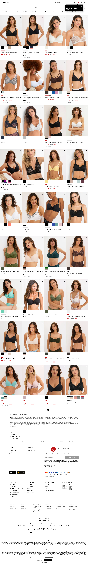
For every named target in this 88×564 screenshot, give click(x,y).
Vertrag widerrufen (54, 525)
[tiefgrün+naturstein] (46, 268)
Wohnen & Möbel (30, 492)
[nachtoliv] (46, 354)
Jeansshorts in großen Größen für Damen (37, 509)
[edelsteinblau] (53, 224)
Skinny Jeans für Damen (38, 504)
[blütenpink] (56, 92)
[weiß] (5, 47)
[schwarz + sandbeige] (68, 92)
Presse (46, 488)
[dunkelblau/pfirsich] (2, 137)
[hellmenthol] (60, 92)
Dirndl (69, 503)
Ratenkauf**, (53, 474)
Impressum (39, 525)
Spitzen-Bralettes (13, 431)
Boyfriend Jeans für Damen (37, 507)
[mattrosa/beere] (24, 397)
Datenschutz (22, 525)
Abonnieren (72, 457)
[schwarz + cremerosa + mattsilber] (2, 181)
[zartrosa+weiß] (49, 137)
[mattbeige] (71, 181)
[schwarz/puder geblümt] (24, 181)
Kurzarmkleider (13, 508)
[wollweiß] (5, 311)
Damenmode (29, 484)
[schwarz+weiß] (24, 47)
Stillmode (47, 510)
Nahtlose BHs (12, 433)
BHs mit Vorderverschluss (15, 436)
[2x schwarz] (27, 47)
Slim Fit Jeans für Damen (38, 503)
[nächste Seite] (48, 410)
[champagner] (46, 47)
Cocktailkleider (13, 504)
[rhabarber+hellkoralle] (75, 397)
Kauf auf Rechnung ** (44, 441)
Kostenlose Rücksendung (22, 441)
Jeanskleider (23, 508)
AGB (18, 525)
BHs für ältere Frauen (14, 438)
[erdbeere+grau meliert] (82, 397)
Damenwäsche (30, 486)
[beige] (9, 354)
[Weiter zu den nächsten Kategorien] (85, 12)
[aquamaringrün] (2, 311)
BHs (10, 417)
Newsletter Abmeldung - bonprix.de (67, 464)
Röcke (22, 506)
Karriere (46, 486)
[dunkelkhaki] (2, 268)
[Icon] (20, 17)
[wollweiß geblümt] (68, 311)
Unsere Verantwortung (49, 490)
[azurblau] (53, 92)
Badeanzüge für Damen (72, 511)
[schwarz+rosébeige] (5, 397)
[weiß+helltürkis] (2, 397)
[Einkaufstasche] (84, 2)
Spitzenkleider (13, 506)
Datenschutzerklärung (49, 557)
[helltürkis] (56, 224)
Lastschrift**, (64, 474)
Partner (8, 542)
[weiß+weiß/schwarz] (24, 224)
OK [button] (48, 560)
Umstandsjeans (48, 504)
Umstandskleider (48, 508)
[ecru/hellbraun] (68, 47)
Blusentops (58, 508)
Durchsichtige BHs (13, 434)
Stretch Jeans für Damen (50, 503)
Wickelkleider (24, 504)
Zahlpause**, (58, 474)
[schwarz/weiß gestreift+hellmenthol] (2, 92)
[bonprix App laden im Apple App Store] (12, 472)
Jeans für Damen (24, 510)
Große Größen (30, 490)
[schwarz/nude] (71, 47)
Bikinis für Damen (71, 504)
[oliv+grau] (78, 397)
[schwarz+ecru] (68, 397)
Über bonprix (47, 484)
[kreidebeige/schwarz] (46, 137)
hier (58, 544)
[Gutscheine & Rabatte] (78, 2)
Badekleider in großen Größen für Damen (72, 508)
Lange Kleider (12, 510)
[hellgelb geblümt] (46, 181)
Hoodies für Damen (60, 504)
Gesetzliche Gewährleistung (65, 525)
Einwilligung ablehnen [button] (44, 562)
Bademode (29, 488)
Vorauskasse (69, 474)
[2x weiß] (34, 47)
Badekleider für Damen (72, 506)
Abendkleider (12, 503)
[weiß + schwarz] (24, 92)
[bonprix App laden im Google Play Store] (21, 472)
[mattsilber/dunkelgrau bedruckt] (24, 137)
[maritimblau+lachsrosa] (31, 47)
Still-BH (27, 424)
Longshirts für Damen (60, 506)
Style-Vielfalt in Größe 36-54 (67, 441)
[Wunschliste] (81, 2)
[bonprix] (6, 3)
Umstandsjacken (48, 506)
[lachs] (9, 224)
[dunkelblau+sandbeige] (71, 397)
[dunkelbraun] (46, 92)
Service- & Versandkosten (53, 523)
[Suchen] (71, 2)
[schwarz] (2, 47)
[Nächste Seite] (64, 225)
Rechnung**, (47, 474)
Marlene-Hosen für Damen (37, 512)
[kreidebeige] (9, 47)
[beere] (82, 181)
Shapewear (58, 510)
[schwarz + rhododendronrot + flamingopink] (9, 181)
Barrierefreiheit (46, 525)
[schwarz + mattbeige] (24, 268)
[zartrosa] (60, 224)
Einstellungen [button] (39, 560)
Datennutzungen (34, 542)
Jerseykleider (24, 503)
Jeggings (58, 503)
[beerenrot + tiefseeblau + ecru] (5, 181)
